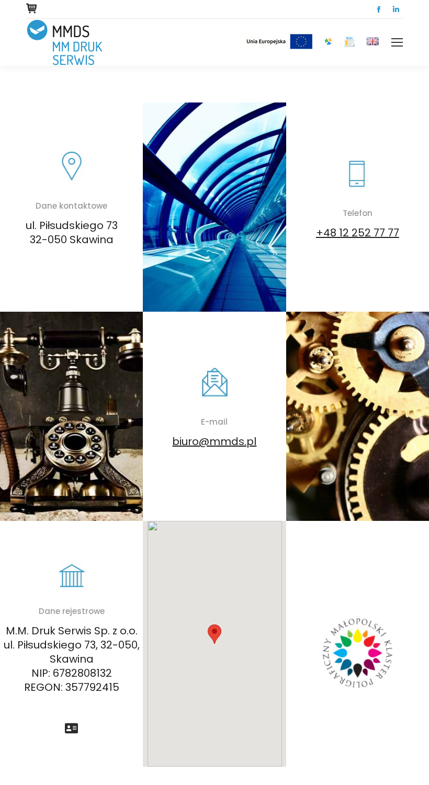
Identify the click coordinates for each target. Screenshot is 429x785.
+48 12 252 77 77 (357, 232)
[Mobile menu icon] (397, 42)
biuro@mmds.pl (214, 441)
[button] (214, 634)
